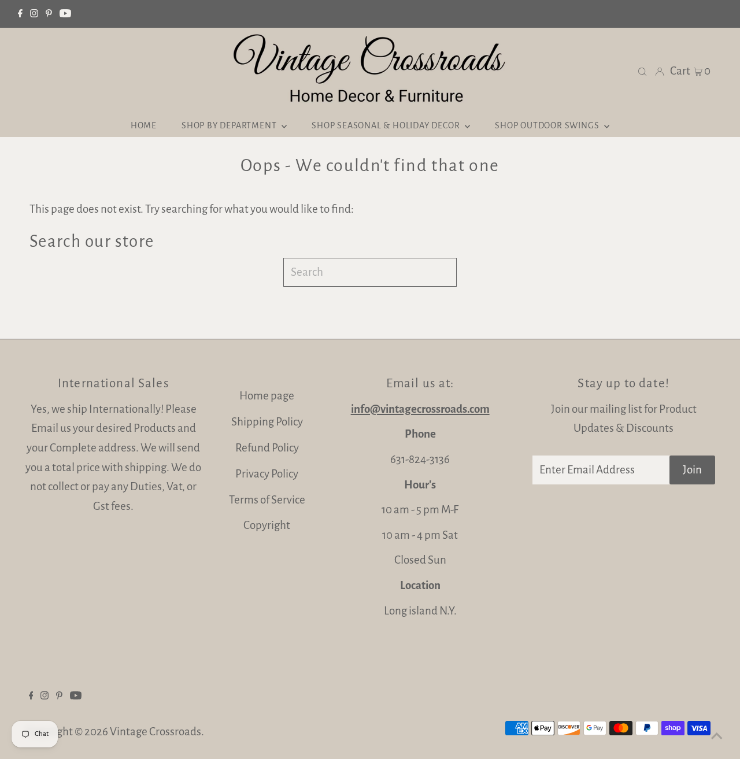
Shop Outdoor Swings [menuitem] (548, 125)
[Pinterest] (49, 14)
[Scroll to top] (716, 735)
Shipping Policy (267, 422)
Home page (266, 396)
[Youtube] (65, 14)
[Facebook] (20, 14)
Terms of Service (267, 500)
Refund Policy (267, 448)
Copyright (266, 525)
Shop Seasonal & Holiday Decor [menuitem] (387, 125)
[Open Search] (642, 70)
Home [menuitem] (144, 125)
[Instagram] (34, 14)
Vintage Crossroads (155, 731)
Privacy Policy (266, 474)
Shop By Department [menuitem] (230, 125)
